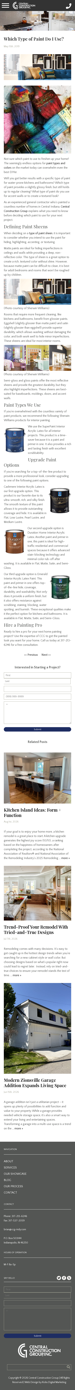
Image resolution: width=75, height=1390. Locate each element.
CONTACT (10, 1192)
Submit (37, 729)
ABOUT (8, 1161)
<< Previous (31, 654)
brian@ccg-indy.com (15, 1229)
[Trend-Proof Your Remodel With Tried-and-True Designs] (37, 893)
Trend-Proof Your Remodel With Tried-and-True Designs (36, 929)
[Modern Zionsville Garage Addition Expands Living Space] (37, 1028)
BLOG (7, 1180)
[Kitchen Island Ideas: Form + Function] (37, 778)
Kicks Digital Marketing (54, 1382)
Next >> (46, 654)
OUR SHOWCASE (15, 1173)
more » (65, 858)
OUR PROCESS (13, 1186)
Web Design (31, 1382)
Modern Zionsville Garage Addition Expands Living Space (35, 1082)
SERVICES (10, 1167)
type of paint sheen (40, 233)
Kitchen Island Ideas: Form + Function (32, 812)
